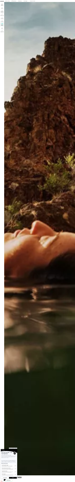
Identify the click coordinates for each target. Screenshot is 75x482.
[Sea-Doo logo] (2, 1)
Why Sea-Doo (8, 480)
